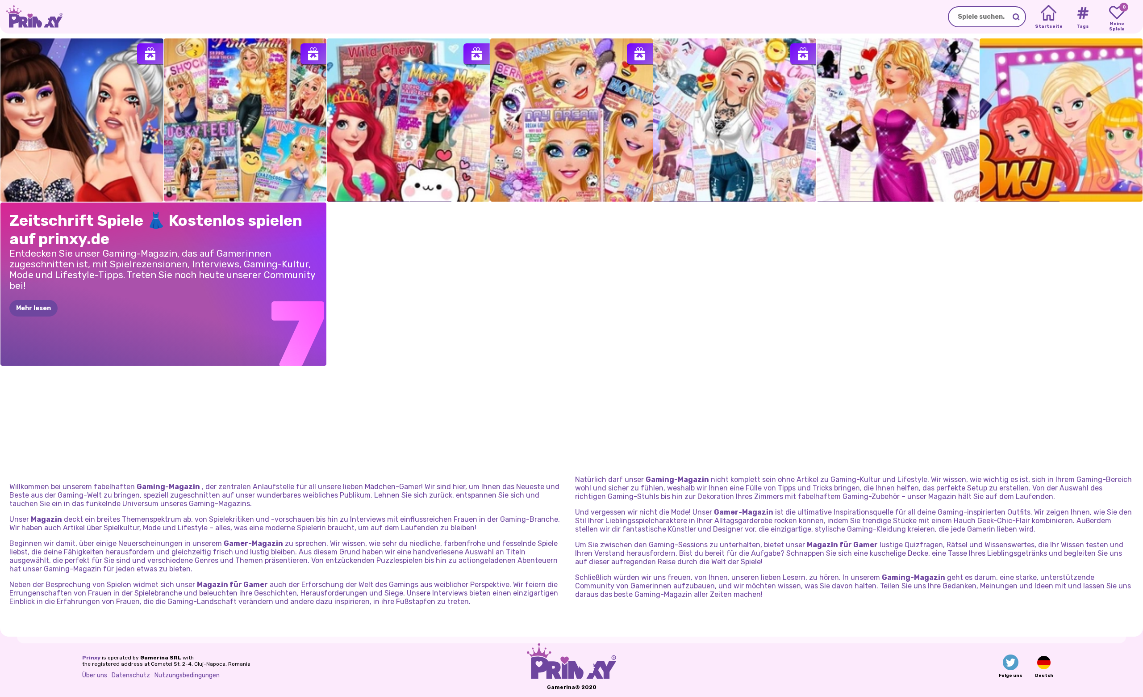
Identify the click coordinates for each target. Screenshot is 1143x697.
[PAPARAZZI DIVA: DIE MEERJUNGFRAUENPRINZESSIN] (408, 120)
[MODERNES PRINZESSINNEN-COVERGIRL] (1061, 120)
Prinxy (91, 658)
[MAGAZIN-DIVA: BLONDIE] (245, 120)
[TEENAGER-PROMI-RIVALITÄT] (81, 120)
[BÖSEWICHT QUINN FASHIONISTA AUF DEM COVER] (734, 120)
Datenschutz (131, 675)
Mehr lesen (33, 308)
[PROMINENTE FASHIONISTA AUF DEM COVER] (898, 120)
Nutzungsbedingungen (187, 675)
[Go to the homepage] (31, 17)
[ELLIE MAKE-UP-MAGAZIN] (571, 120)
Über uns (94, 675)
